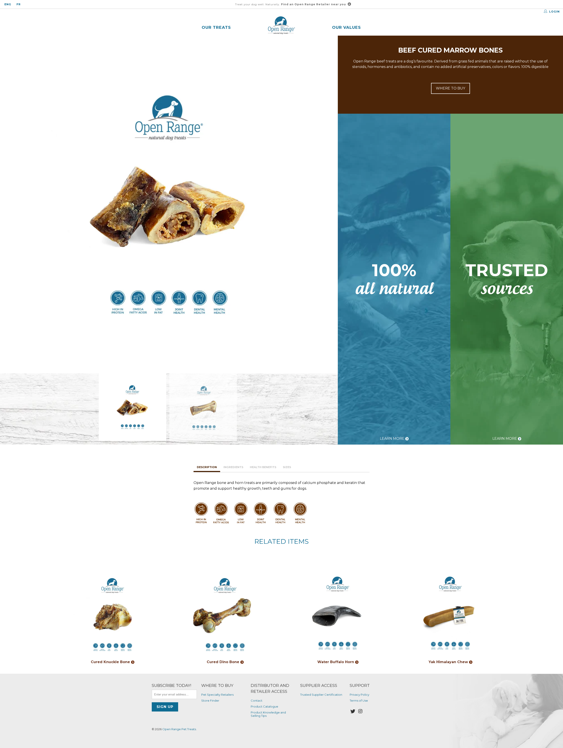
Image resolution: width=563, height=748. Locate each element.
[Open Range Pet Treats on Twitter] (353, 711)
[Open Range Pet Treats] (281, 26)
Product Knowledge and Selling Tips (268, 714)
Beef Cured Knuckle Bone (112, 613)
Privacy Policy (359, 694)
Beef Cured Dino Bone (225, 613)
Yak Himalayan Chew (450, 613)
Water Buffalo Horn (338, 613)
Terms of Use (359, 700)
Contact (256, 700)
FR (18, 4)
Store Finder (210, 700)
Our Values (346, 27)
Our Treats (216, 27)
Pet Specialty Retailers (217, 694)
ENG (7, 4)
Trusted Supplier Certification (321, 694)
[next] (327, 204)
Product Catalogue (264, 706)
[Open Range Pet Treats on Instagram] (360, 711)
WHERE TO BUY (450, 88)
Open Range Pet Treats (179, 729)
